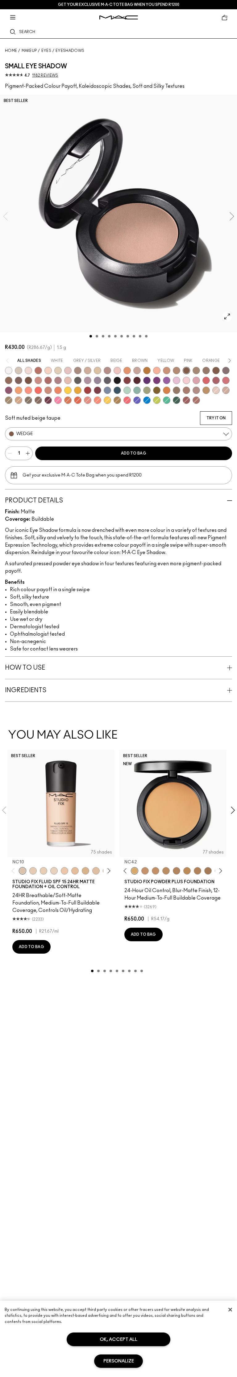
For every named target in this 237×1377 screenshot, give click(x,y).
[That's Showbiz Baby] (176, 400)
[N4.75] (96, 871)
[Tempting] (8, 400)
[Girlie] (196, 380)
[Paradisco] (87, 400)
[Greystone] (107, 380)
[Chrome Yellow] (68, 390)
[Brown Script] (38, 370)
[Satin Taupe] (226, 370)
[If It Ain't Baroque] (77, 390)
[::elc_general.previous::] (14, 870)
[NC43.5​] (145, 871)
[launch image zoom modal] (227, 316)
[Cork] (196, 370)
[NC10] (23, 871)
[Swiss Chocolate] (28, 380)
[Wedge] (186, 370)
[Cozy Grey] (68, 380)
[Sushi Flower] (58, 400)
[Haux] (58, 380)
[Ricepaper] (97, 370)
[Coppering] (186, 400)
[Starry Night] (137, 380)
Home (11, 51)
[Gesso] (8, 370)
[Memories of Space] (107, 400)
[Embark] (216, 370)
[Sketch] (48, 400)
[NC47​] (197, 871)
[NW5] (33, 871)
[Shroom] (28, 370)
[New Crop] (166, 400)
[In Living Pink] (206, 380)
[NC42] (135, 871)
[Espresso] (8, 380)
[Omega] (87, 370)
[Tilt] (107, 390)
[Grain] (117, 370)
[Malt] (68, 370)
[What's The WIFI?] (156, 400)
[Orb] (216, 390)
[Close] (230, 1309)
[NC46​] (187, 871)
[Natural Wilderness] (147, 370)
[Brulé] (48, 370)
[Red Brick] (77, 400)
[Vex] (18, 370)
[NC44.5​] (166, 871)
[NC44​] (156, 871)
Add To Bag (133, 453)
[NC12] (54, 871)
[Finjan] (48, 380)
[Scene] (97, 380)
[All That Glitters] (107, 370)
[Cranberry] (8, 390)
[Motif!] (127, 370)
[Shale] (87, 380)
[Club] (38, 400)
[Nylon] (58, 370)
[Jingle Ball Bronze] (166, 390)
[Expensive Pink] (48, 390)
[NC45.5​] (177, 871)
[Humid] (147, 390)
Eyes (46, 51)
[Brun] (18, 380)
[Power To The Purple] (147, 380)
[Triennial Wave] (147, 400)
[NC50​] (208, 871)
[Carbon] (117, 380)
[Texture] (206, 370)
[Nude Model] (127, 380)
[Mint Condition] (127, 390)
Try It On (216, 418)
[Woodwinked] (176, 390)
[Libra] (226, 380)
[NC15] (85, 871)
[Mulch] (186, 390)
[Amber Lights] (206, 390)
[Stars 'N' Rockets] (166, 380)
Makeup (29, 51)
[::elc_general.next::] (107, 870)
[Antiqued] (196, 400)
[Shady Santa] (97, 390)
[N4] (64, 871)
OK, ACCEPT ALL (118, 1339)
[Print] (77, 380)
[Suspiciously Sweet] (97, 400)
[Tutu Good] (68, 400)
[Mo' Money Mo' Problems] (156, 390)
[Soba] (18, 400)
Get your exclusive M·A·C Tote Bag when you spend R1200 (118, 4)
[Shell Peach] (28, 390)
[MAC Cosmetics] (118, 17)
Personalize (118, 1361)
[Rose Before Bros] (216, 380)
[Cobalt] (137, 400)
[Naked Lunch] (137, 370)
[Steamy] (137, 390)
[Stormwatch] (117, 390)
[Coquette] (28, 400)
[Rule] (58, 390)
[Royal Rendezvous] (38, 380)
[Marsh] (117, 400)
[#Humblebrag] (176, 380)
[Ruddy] (127, 400)
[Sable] (196, 390)
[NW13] (75, 871)
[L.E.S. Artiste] (77, 370)
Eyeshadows (70, 51)
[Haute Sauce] (87, 390)
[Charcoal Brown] (176, 370)
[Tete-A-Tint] (156, 370)
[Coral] (38, 390)
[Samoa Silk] (18, 390)
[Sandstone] (166, 370)
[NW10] (44, 871)
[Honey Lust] (226, 390)
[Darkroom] (156, 380)
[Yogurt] (186, 380)
